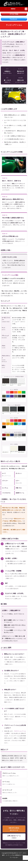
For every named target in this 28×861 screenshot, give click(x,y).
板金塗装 (10, 800)
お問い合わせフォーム (14, 837)
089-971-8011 (14, 829)
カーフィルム (8, 783)
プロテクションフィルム (10, 774)
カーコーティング (9, 791)
